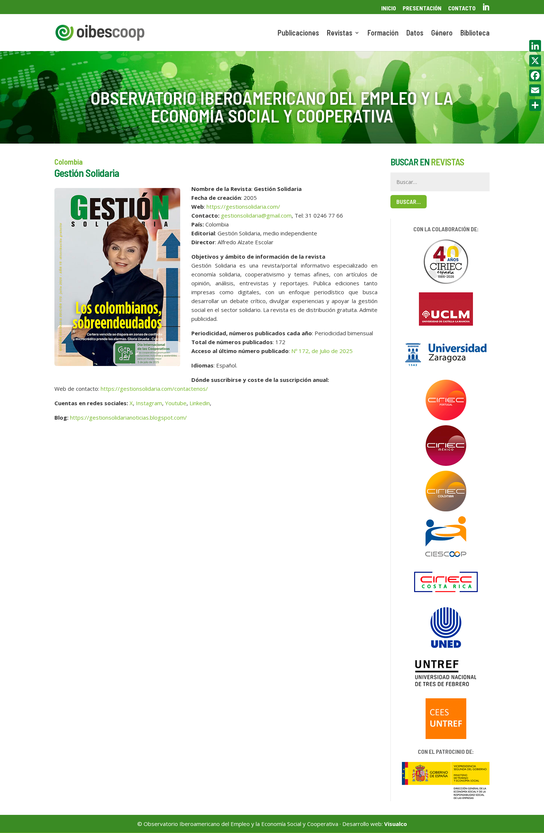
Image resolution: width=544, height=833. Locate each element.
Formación (383, 33)
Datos (414, 33)
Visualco (395, 823)
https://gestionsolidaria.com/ (243, 206)
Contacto (462, 8)
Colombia (68, 161)
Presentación (422, 8)
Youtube (176, 403)
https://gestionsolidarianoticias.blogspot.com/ (128, 417)
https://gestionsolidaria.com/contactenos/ (154, 388)
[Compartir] (535, 105)
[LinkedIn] (535, 45)
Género (442, 33)
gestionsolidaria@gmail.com (256, 215)
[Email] (535, 90)
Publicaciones (298, 33)
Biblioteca (475, 33)
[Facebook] (535, 75)
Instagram (149, 403)
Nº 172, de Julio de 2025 (322, 351)
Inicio (388, 8)
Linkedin (199, 403)
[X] (535, 60)
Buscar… (408, 201)
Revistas (339, 33)
